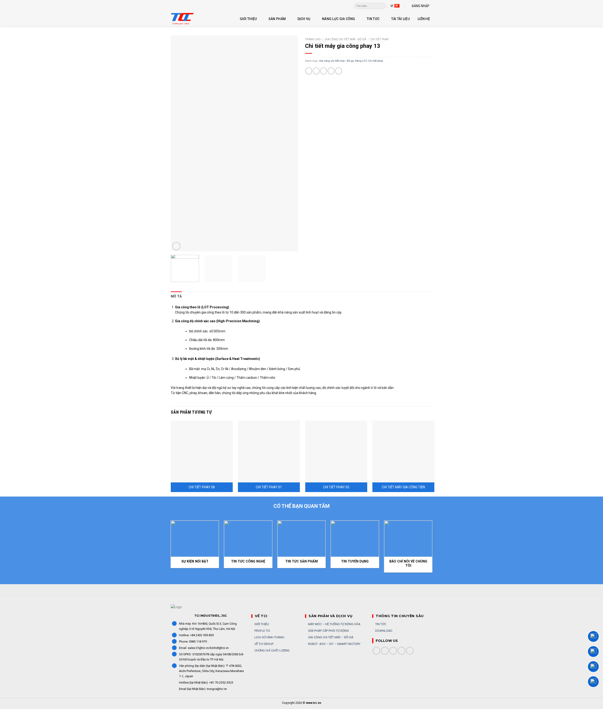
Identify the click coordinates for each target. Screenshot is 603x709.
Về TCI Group (263, 644)
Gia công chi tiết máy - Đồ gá (345, 39)
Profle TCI (262, 630)
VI (391, 6)
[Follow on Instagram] (385, 651)
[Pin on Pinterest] (331, 70)
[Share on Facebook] (308, 70)
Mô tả (176, 296)
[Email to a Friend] (323, 70)
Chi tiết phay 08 (202, 487)
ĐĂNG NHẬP (420, 6)
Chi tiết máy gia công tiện (403, 487)
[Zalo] (593, 651)
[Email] (593, 682)
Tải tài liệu (400, 19)
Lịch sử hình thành (269, 637)
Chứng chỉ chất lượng (271, 650)
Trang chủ (313, 39)
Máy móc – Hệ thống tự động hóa (333, 624)
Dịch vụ (303, 19)
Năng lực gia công (338, 19)
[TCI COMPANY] (194, 19)
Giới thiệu (248, 19)
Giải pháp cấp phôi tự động (328, 630)
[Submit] (382, 6)
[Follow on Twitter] (393, 651)
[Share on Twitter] (316, 70)
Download (383, 630)
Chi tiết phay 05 (336, 487)
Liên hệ (424, 19)
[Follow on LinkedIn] (401, 651)
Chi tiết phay (379, 39)
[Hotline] (593, 636)
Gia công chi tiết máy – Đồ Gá (330, 637)
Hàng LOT (361, 60)
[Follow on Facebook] (376, 651)
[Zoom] (176, 246)
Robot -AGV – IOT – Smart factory (333, 644)
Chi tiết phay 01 (269, 487)
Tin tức (373, 19)
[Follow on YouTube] (410, 651)
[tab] (176, 296)
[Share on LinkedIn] (338, 70)
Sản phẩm (277, 19)
